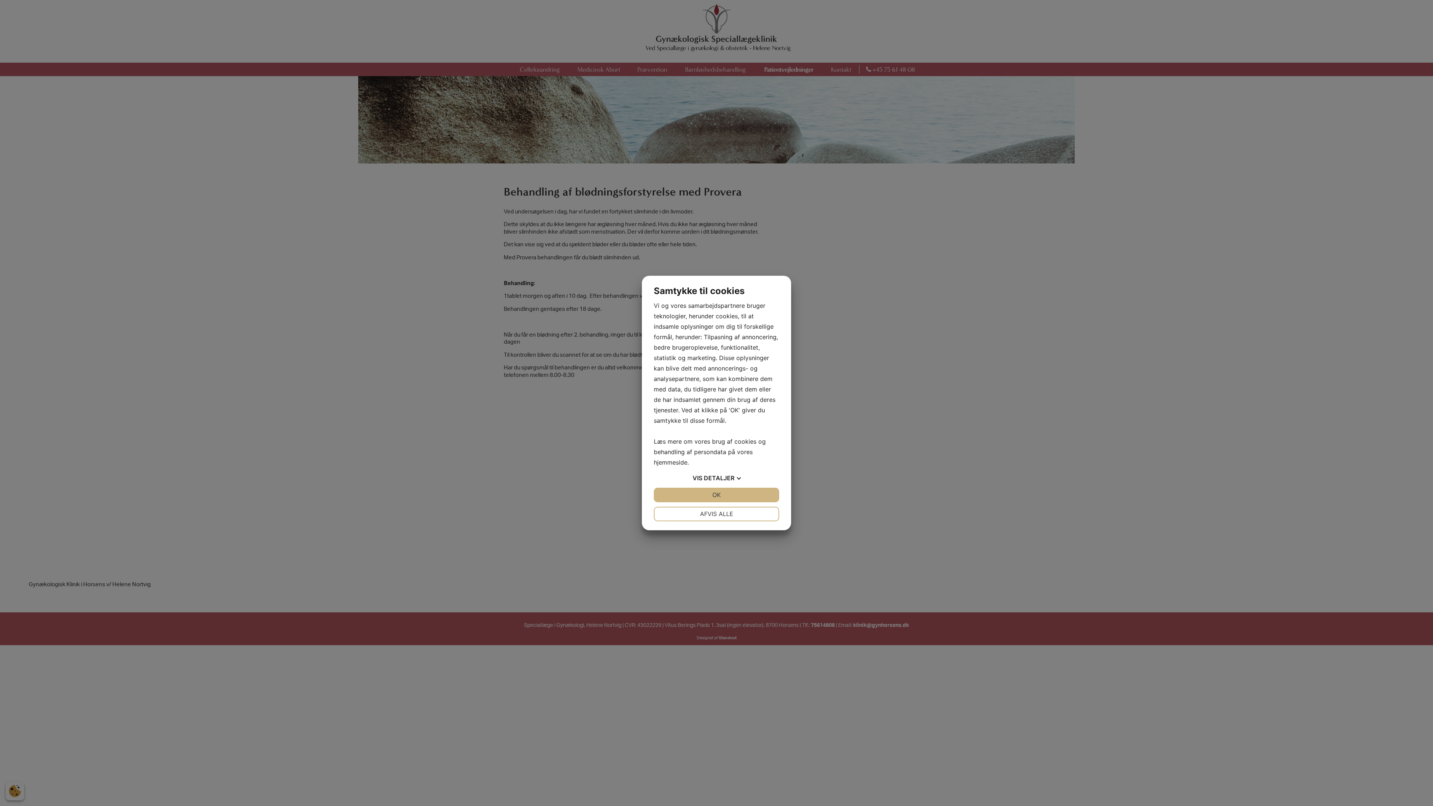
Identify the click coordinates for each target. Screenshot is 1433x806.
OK (716, 495)
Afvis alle (716, 514)
